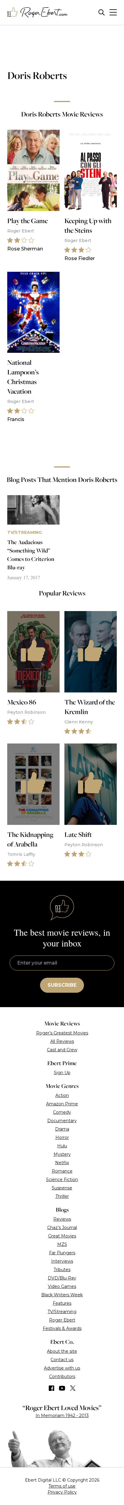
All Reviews (62, 1041)
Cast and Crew (62, 1049)
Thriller (62, 1196)
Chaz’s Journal (62, 1227)
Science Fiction (62, 1179)
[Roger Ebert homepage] (37, 12)
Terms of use (62, 1486)
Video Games (62, 1286)
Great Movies (62, 1236)
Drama (62, 1129)
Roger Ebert (62, 1320)
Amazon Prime (62, 1104)
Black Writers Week (62, 1295)
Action (62, 1095)
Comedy (62, 1112)
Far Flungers (62, 1252)
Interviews (62, 1261)
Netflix (62, 1162)
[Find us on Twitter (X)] (73, 1388)
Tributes (62, 1269)
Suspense (62, 1188)
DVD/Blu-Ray (62, 1278)
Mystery (62, 1154)
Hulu (62, 1146)
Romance (62, 1171)
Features (62, 1303)
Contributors (62, 1376)
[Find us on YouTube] (62, 1388)
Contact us (62, 1359)
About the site (62, 1351)
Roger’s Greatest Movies (62, 1033)
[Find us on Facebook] (51, 1388)
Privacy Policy (62, 1492)
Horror (62, 1137)
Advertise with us (62, 1368)
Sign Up (62, 1072)
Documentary (62, 1120)
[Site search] (101, 12)
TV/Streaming (62, 1311)
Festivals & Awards (62, 1328)
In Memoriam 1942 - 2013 (62, 1415)
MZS (62, 1244)
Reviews (62, 1219)
